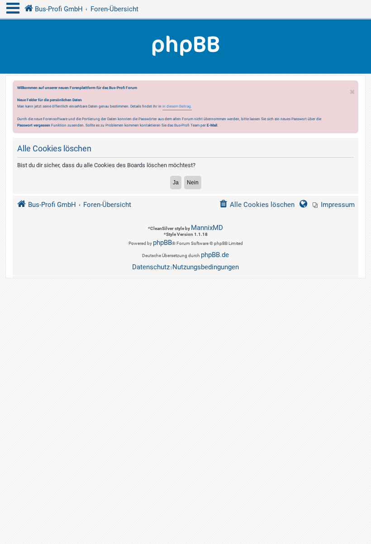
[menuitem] (334, 205)
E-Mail (212, 125)
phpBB (162, 243)
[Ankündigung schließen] (352, 89)
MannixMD (207, 228)
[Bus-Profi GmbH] (185, 46)
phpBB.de (215, 255)
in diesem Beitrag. (177, 106)
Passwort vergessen (33, 125)
